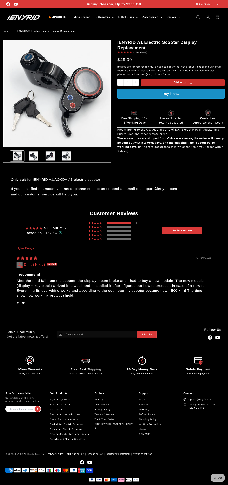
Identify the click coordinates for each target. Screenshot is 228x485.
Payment (144, 404)
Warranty (144, 409)
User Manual (101, 404)
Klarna (142, 429)
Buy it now (171, 94)
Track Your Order (104, 419)
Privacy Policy (102, 409)
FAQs (142, 399)
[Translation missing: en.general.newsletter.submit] (38, 409)
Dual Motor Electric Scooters (66, 424)
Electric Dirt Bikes (60, 404)
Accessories (57, 409)
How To (98, 399)
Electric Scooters (60, 399)
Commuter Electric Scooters (66, 429)
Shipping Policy (148, 419)
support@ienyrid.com (199, 399)
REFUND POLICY (95, 454)
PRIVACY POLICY (55, 454)
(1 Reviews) (140, 52)
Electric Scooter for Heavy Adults (69, 434)
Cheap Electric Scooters (64, 419)
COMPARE (144, 434)
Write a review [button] (182, 230)
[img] (27, 258)
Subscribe (146, 334)
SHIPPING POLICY (75, 454)
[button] (104, 17)
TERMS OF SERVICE (142, 454)
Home (6, 31)
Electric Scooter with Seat (65, 414)
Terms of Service (104, 414)
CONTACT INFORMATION (118, 454)
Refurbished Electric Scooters (67, 439)
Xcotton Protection (150, 424)
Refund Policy (147, 414)
